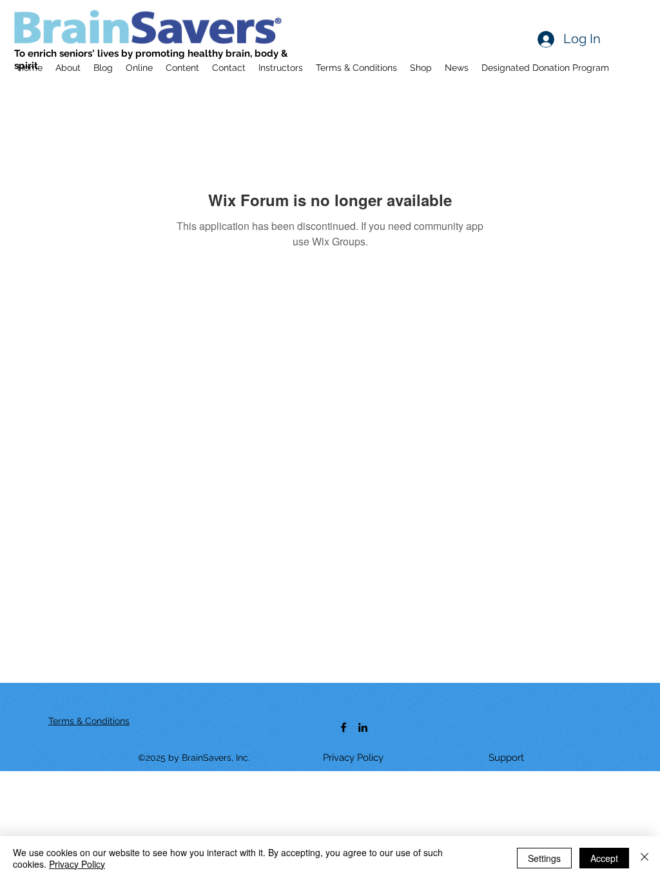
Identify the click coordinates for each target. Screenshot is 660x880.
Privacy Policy (77, 863)
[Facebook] (343, 727)
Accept (604, 858)
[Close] (644, 858)
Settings (544, 858)
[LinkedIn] (362, 727)
